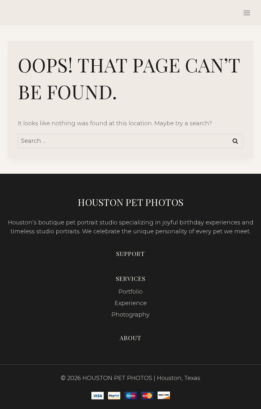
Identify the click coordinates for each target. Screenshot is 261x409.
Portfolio (130, 291)
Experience (131, 303)
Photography (130, 314)
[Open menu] (246, 12)
